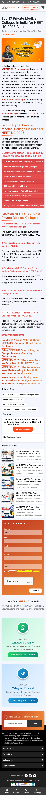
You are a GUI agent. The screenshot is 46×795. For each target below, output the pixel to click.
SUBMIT (35, 723)
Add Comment (23, 429)
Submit (36, 591)
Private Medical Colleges (13, 404)
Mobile (7, 554)
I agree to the (23, 572)
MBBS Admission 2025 (12, 399)
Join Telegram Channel (23, 700)
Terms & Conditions (24, 571)
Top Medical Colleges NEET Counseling (19, 409)
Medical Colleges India (29, 395)
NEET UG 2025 (9, 35)
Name (6, 537)
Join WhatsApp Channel (23, 654)
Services (8, 563)
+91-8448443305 (13, 2)
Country (7, 529)
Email (6, 546)
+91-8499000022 (34, 2)
